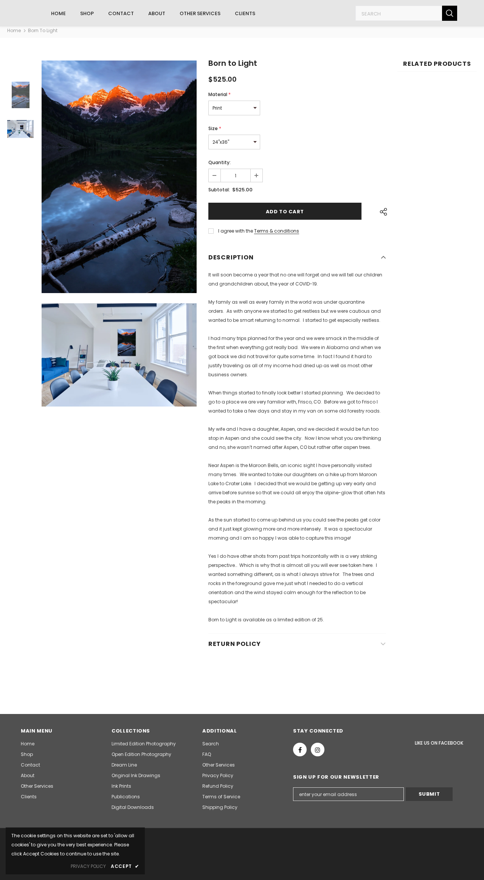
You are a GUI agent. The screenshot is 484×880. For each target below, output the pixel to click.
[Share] (381, 211)
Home (14, 30)
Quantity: (219, 162)
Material (219, 94)
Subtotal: (219, 189)
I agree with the (235, 231)
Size (214, 128)
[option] (119, 176)
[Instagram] (317, 749)
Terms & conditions (276, 231)
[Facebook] (300, 749)
